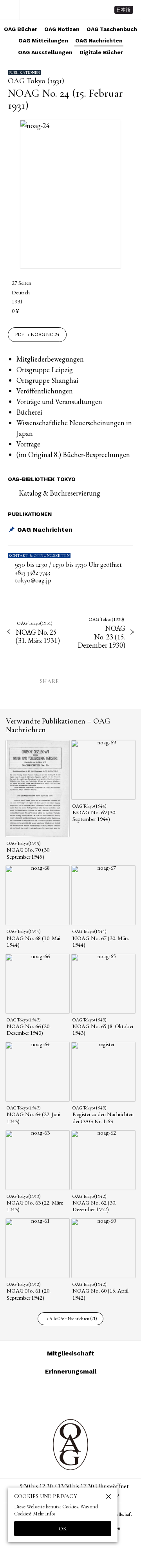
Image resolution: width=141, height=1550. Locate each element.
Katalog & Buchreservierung (59, 493)
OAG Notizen (62, 29)
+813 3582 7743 (32, 573)
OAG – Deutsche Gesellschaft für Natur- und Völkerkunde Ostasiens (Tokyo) (62, 10)
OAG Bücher (20, 29)
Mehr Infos (44, 1513)
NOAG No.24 (45, 334)
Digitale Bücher (101, 52)
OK (63, 1528)
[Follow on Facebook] (79, 1393)
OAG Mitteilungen (43, 40)
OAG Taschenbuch (112, 29)
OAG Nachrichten (99, 40)
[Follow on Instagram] (42, 1393)
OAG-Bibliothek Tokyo (41, 479)
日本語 (123, 9)
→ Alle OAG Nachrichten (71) (70, 1318)
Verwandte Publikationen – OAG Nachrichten (58, 725)
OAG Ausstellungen (45, 52)
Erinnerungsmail (70, 1371)
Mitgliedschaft (70, 1353)
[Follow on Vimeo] (61, 1393)
